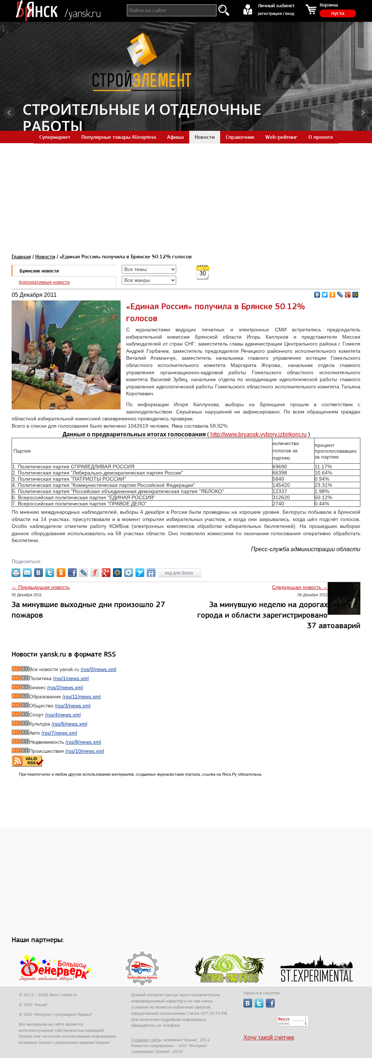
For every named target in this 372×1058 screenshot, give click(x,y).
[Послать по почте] (27, 572)
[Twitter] (325, 294)
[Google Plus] (348, 294)
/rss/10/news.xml (84, 751)
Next (362, 112)
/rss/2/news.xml (65, 687)
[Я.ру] (94, 572)
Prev (9, 112)
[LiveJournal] (340, 294)
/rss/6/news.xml (69, 724)
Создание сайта (146, 1039)
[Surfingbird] (140, 572)
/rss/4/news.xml (63, 715)
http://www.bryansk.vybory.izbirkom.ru (258, 434)
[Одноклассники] (332, 294)
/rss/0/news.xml (98, 669)
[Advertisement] (186, 194)
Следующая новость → (300, 587)
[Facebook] (72, 572)
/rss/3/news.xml (72, 705)
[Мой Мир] (355, 294)
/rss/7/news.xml (59, 733)
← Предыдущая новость (41, 587)
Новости (45, 256)
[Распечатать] (16, 572)
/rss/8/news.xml (83, 742)
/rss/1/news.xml (71, 678)
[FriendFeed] (151, 572)
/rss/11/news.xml (81, 696)
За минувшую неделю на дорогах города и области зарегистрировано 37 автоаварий (278, 615)
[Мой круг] (128, 572)
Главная (21, 256)
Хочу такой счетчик (268, 1037)
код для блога (179, 573)
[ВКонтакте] (317, 294)
